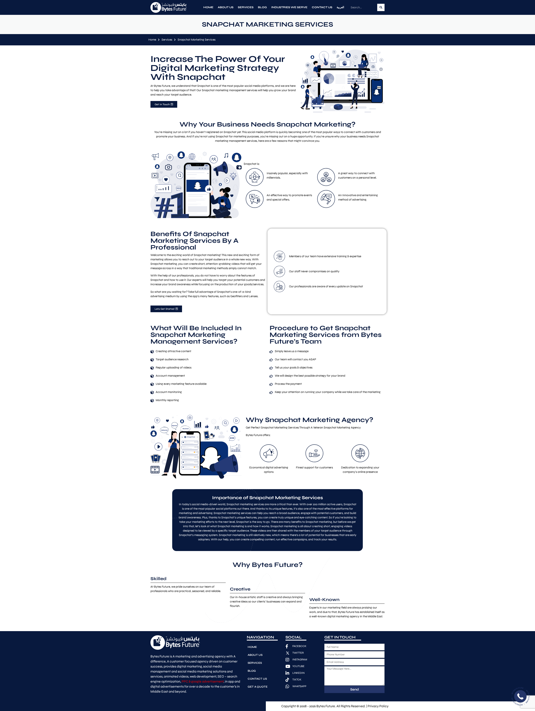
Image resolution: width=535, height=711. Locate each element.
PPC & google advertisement (203, 681)
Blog (262, 7)
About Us (225, 7)
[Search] (381, 7)
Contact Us (322, 7)
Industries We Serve (289, 7)
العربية (340, 7)
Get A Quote (258, 686)
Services (245, 7)
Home (208, 7)
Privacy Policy (378, 706)
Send (354, 689)
